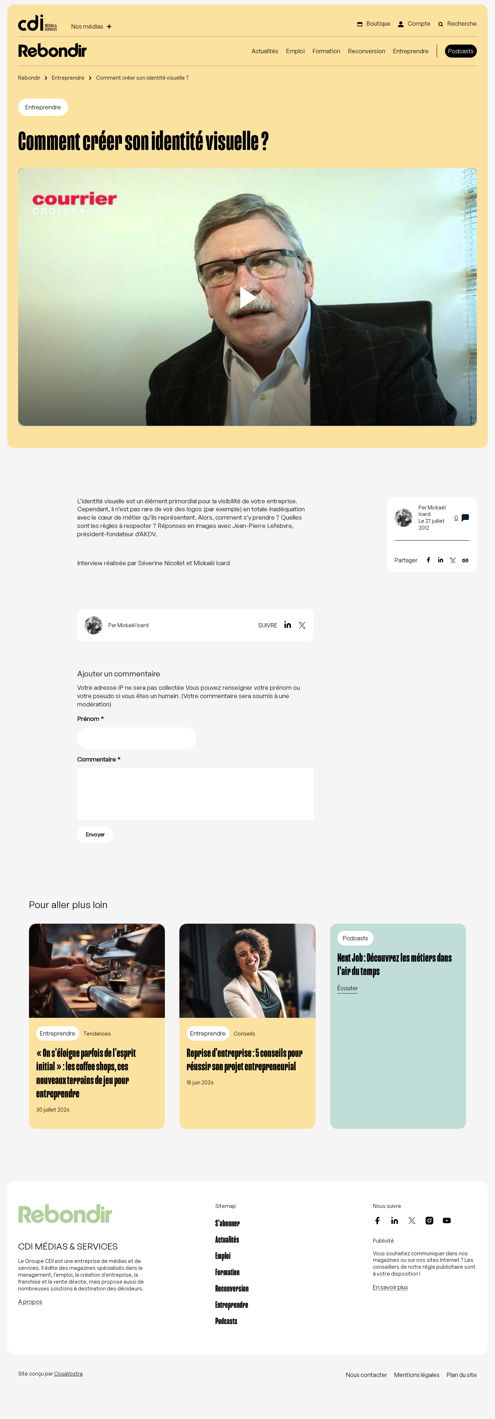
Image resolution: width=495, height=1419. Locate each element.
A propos (30, 1301)
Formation (326, 51)
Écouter (347, 988)
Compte (418, 23)
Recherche (461, 23)
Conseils (244, 1033)
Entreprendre (411, 51)
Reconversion (366, 51)
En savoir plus (390, 1287)
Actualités (264, 51)
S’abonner (227, 1223)
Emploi (295, 51)
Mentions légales (417, 1374)
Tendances (97, 1033)
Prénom (90, 718)
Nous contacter (366, 1374)
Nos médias (87, 26)
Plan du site (462, 1374)
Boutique (378, 23)
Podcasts (461, 51)
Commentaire (99, 759)
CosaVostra (68, 1373)
